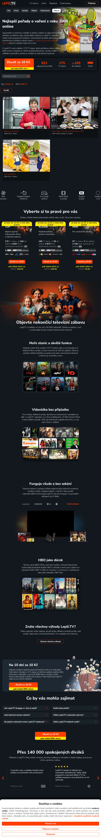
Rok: (20, 84)
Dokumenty (45, 10)
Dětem (34, 10)
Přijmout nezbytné (50, 829)
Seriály (25, 10)
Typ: (6, 84)
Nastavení (50, 834)
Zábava (56, 10)
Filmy (16, 10)
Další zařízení (73, 504)
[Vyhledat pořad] (28, 76)
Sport (65, 10)
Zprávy (74, 10)
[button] (3, 778)
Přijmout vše (50, 823)
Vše (8, 10)
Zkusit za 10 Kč (23, 684)
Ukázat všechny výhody (50, 641)
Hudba (83, 10)
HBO (92, 10)
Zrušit (6, 90)
